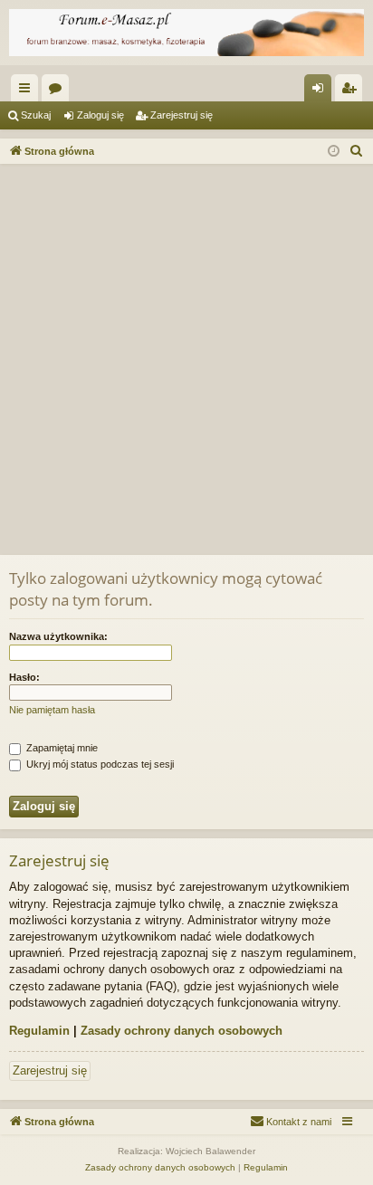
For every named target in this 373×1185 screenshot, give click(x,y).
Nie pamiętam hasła (52, 709)
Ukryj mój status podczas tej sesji (99, 764)
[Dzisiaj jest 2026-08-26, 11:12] (334, 151)
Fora (59, 91)
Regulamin (39, 1030)
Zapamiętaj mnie (61, 747)
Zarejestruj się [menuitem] (352, 91)
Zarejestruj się (181, 115)
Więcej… (28, 91)
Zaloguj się (100, 115)
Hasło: (24, 677)
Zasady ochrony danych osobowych (181, 1030)
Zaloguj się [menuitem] (321, 91)
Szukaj (36, 115)
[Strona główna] (186, 32)
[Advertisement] (186, 359)
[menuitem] (357, 151)
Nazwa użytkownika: (58, 636)
